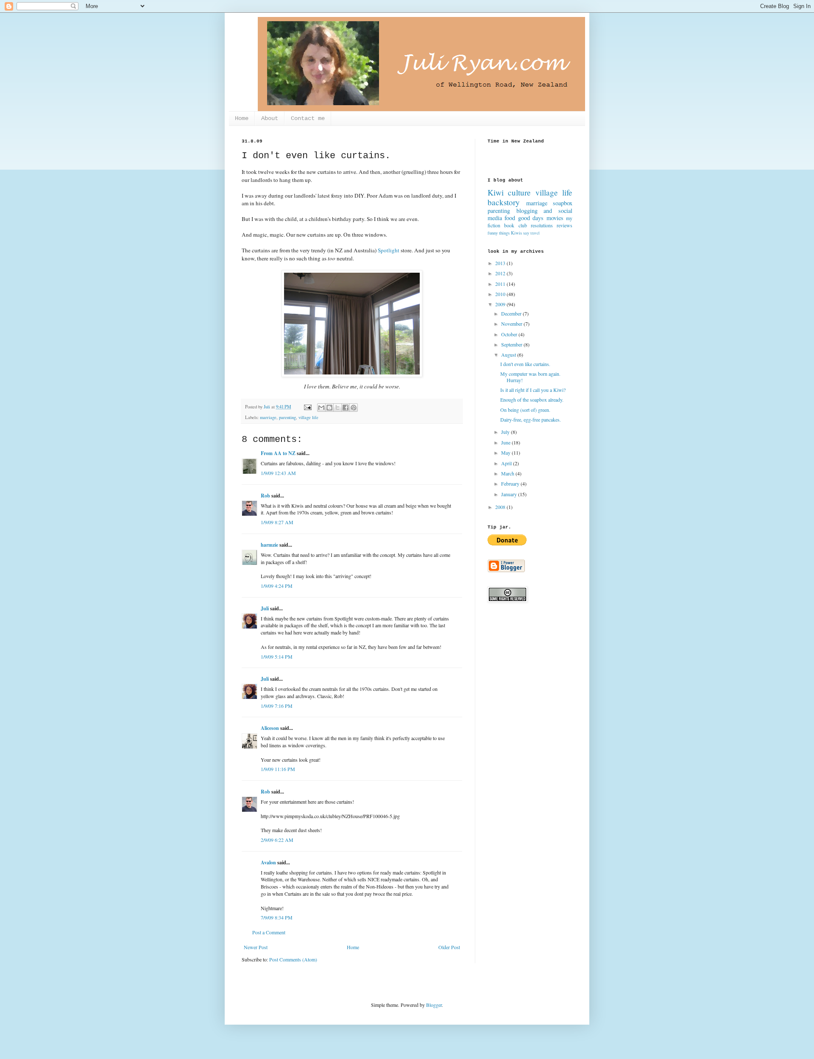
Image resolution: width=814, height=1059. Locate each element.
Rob (265, 495)
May (506, 452)
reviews (564, 225)
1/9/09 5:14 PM (277, 656)
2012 (501, 273)
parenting (287, 417)
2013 (501, 263)
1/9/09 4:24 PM (277, 585)
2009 (501, 304)
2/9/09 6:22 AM (277, 839)
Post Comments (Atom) (293, 959)
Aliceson (270, 728)
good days (531, 218)
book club (515, 225)
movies (554, 218)
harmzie (269, 544)
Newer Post (256, 947)
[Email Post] (307, 407)
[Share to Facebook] (345, 407)
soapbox (562, 203)
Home (241, 118)
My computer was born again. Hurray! (530, 376)
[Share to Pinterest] (353, 407)
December (512, 313)
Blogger (434, 1004)
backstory (504, 202)
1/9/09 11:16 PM (278, 769)
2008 (501, 506)
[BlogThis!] (329, 407)
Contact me (308, 118)
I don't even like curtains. (525, 363)
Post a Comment (268, 932)
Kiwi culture (509, 192)
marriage (268, 417)
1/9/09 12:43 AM (278, 472)
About (269, 118)
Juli (265, 608)
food (510, 218)
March (508, 473)
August (509, 354)
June (506, 442)
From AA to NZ (278, 453)
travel (535, 233)
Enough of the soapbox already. (531, 399)
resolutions (542, 225)
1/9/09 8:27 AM (277, 522)
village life (308, 417)
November (512, 323)
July (506, 431)
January (509, 494)
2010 (501, 294)
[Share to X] (337, 407)
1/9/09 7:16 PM (277, 705)
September (512, 344)
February (511, 483)
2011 (501, 283)
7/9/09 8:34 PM (277, 917)
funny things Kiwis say (508, 233)
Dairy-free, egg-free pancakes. (530, 419)
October (510, 334)
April (507, 463)
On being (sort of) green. (525, 409)
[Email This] (321, 407)
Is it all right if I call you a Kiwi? (533, 389)
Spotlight (388, 250)
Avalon (268, 862)
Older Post (449, 947)
